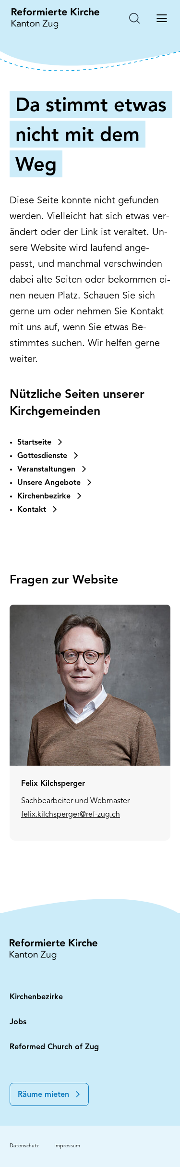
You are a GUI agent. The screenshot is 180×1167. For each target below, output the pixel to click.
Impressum (67, 1146)
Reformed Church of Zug (54, 1047)
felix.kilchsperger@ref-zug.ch (70, 815)
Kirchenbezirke (36, 997)
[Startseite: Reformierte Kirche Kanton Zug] (55, 18)
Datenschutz (24, 1146)
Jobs (18, 1022)
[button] (49, 1094)
